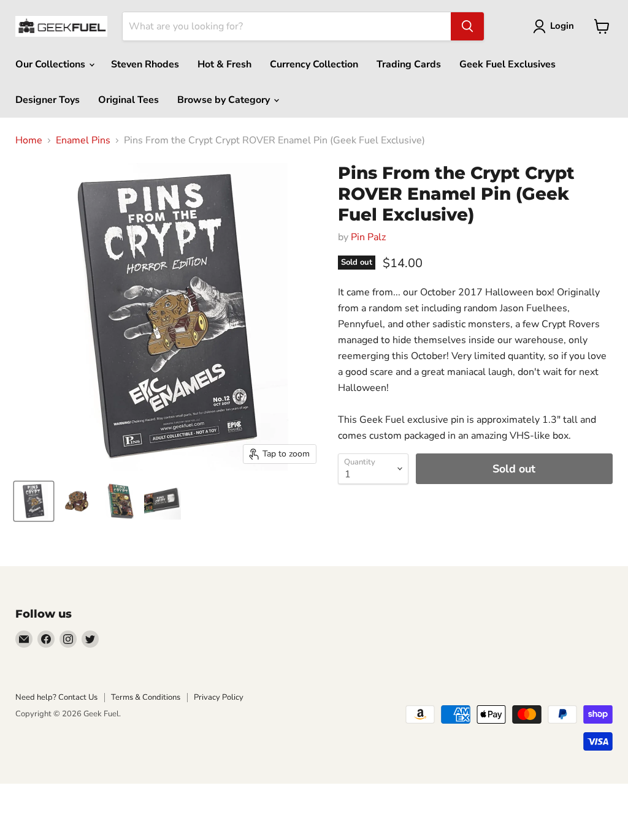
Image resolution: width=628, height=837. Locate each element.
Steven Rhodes (145, 64)
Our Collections (51, 64)
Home (28, 140)
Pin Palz (368, 237)
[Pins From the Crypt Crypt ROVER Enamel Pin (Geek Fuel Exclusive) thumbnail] (33, 501)
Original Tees (128, 100)
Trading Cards (409, 64)
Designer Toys (47, 100)
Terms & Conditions (145, 697)
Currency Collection (314, 64)
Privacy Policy (218, 697)
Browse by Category (224, 100)
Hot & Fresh (224, 64)
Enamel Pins (83, 140)
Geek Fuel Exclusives (507, 64)
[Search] (467, 26)
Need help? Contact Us (56, 697)
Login (562, 26)
